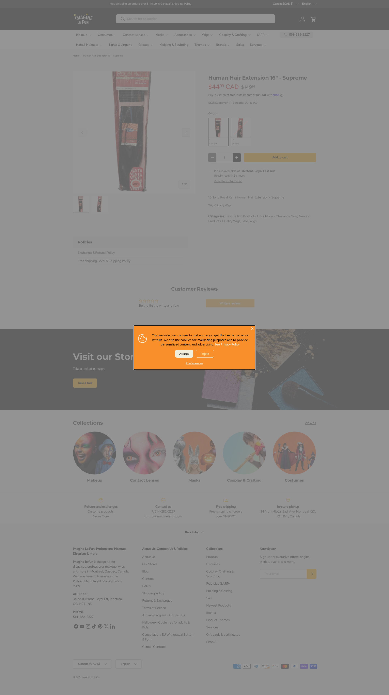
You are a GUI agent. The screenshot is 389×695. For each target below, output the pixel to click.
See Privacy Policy (227, 344)
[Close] (252, 328)
